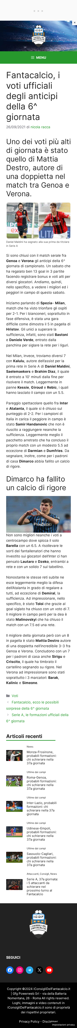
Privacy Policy (29, 1021)
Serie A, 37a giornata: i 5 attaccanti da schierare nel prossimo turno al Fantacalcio (42, 886)
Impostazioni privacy (63, 1024)
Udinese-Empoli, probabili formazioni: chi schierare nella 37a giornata (41, 833)
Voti (15, 696)
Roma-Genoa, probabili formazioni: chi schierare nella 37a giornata (41, 783)
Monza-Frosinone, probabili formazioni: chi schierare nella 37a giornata (41, 757)
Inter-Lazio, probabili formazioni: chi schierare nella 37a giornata (42, 808)
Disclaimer (50, 1021)
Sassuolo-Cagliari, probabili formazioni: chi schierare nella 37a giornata (41, 859)
